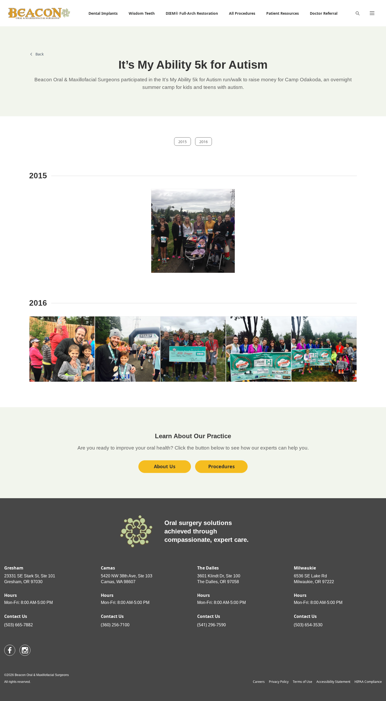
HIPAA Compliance (368, 681)
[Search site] (357, 13)
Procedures (221, 466)
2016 (203, 141)
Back (39, 54)
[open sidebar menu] (372, 13)
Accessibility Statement (333, 681)
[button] (282, 13)
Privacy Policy (279, 681)
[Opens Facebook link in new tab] (9, 650)
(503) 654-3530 (308, 625)
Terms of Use (302, 681)
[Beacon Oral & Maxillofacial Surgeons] (39, 13)
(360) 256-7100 (115, 625)
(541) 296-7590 (211, 625)
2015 (182, 141)
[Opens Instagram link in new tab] (24, 650)
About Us (164, 466)
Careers (259, 681)
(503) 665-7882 (18, 625)
